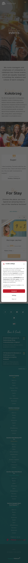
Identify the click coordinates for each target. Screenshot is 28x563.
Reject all (14, 299)
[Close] (24, 264)
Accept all (14, 291)
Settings (14, 295)
